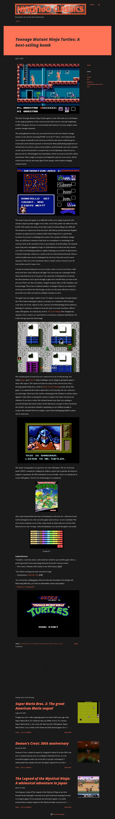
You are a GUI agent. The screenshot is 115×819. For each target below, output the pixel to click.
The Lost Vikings (54, 311)
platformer (90, 82)
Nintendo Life (32, 575)
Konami (89, 77)
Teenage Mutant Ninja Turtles (95, 84)
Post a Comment (26, 732)
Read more (67, 732)
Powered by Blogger (58, 814)
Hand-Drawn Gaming (51, 387)
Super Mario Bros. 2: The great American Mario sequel (39, 705)
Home (18, 21)
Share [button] (89, 65)
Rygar (23, 380)
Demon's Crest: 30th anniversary (42, 743)
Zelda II (32, 380)
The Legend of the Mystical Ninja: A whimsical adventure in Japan (42, 780)
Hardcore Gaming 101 (25, 587)
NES (88, 79)
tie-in (88, 86)
